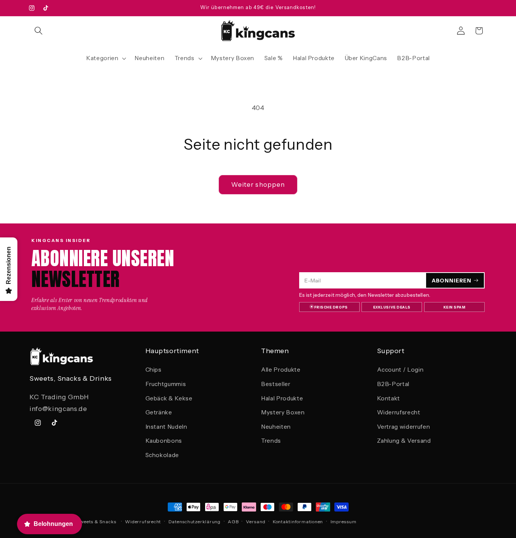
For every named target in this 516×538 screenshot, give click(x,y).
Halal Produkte (282, 398)
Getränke (158, 412)
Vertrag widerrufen (403, 426)
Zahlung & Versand (404, 441)
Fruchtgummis (165, 384)
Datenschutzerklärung (194, 521)
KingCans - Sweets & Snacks (82, 521)
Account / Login (400, 370)
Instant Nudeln (166, 426)
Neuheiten (276, 426)
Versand (255, 521)
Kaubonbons (163, 441)
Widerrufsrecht (398, 412)
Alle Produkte (281, 370)
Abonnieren (451, 280)
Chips (153, 370)
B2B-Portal (393, 384)
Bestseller (275, 384)
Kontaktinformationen (298, 521)
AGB (233, 521)
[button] (38, 31)
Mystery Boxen (283, 412)
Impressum (344, 521)
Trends (271, 441)
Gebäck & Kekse (169, 398)
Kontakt (388, 398)
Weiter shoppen (258, 184)
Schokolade (162, 455)
